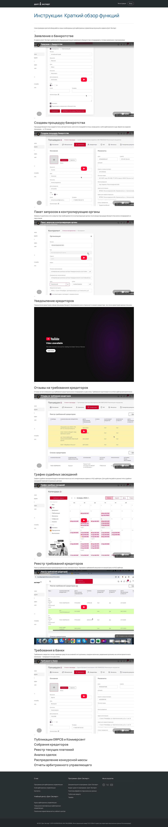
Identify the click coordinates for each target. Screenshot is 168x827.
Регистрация (122, 3)
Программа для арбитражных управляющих (48, 785)
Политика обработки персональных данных (82, 791)
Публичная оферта (74, 794)
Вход (130, 3)
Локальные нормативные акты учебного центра (49, 811)
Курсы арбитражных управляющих (45, 803)
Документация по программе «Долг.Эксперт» (83, 785)
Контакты (37, 791)
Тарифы (70, 797)
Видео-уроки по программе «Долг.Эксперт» (82, 788)
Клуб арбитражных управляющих (45, 788)
